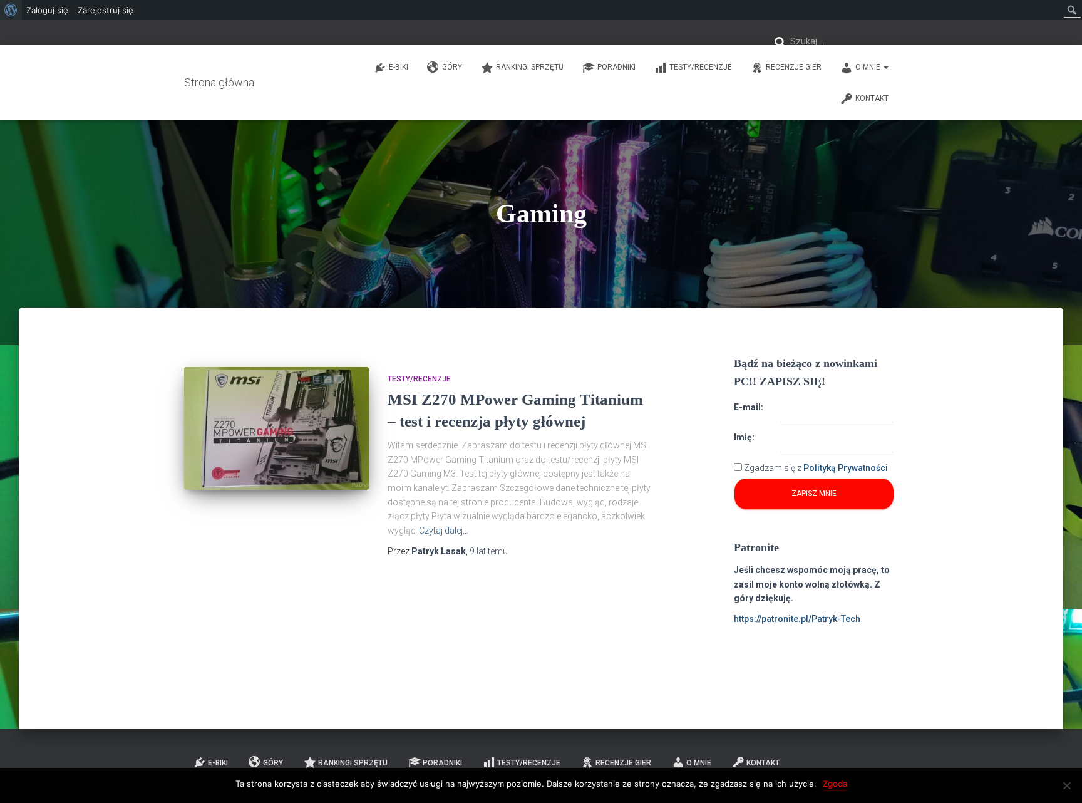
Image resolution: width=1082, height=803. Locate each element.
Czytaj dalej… (443, 531)
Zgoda (835, 784)
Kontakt (872, 98)
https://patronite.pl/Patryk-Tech (797, 619)
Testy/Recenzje (700, 67)
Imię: (744, 437)
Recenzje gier (794, 67)
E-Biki (398, 67)
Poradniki (616, 67)
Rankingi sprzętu (530, 67)
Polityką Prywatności (845, 468)
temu (489, 551)
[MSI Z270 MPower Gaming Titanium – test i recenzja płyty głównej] (276, 428)
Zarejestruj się (105, 10)
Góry (452, 67)
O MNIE (868, 67)
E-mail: (748, 407)
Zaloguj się (47, 10)
